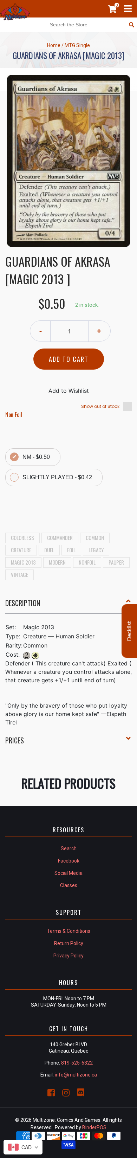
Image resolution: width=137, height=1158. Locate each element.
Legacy (96, 550)
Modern (57, 562)
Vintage (19, 574)
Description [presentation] (22, 603)
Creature (21, 550)
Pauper (116, 562)
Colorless (22, 537)
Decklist (129, 631)
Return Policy (68, 943)
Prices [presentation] (14, 740)
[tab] (68, 606)
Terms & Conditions (68, 931)
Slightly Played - (57, 477)
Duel (49, 550)
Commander (60, 537)
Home (53, 45)
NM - (36, 457)
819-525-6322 (77, 1063)
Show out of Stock (100, 406)
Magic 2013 (23, 562)
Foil (71, 550)
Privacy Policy (68, 955)
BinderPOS (94, 1127)
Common (95, 537)
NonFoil (87, 562)
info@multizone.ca (76, 1075)
